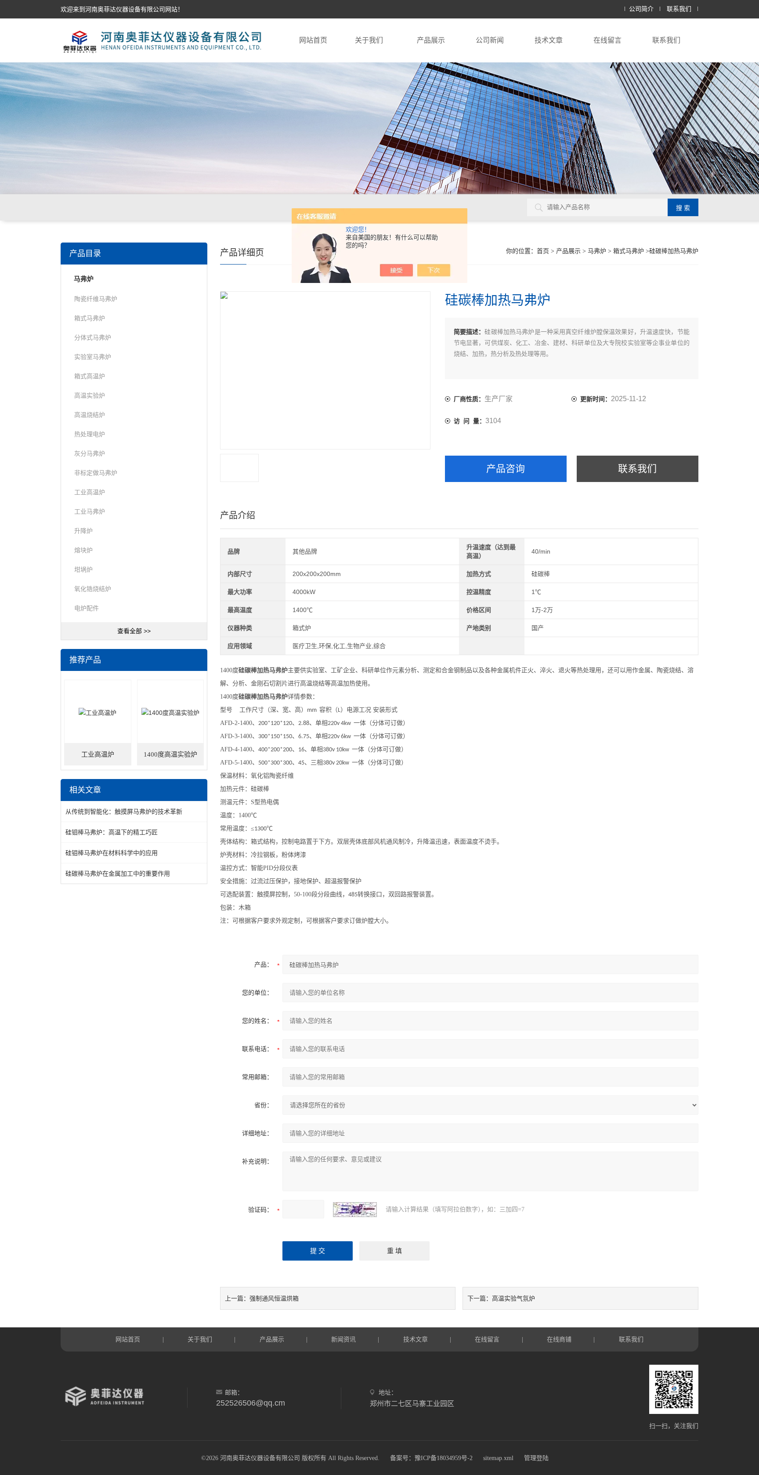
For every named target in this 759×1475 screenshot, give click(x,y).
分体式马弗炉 (92, 337)
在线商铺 (559, 1339)
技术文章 (549, 40)
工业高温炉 (89, 492)
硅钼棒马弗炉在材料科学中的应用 (111, 852)
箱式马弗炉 (628, 251)
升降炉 (83, 530)
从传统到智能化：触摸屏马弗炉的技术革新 (123, 811)
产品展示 (431, 40)
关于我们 (369, 40)
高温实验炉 (89, 395)
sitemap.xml (498, 1458)
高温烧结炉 (89, 414)
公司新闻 (490, 40)
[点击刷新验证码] (355, 1209)
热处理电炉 (89, 434)
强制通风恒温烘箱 (274, 1298)
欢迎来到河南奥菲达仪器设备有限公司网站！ (122, 9)
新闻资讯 (343, 1339)
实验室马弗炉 (92, 356)
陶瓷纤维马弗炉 (95, 298)
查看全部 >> (134, 630)
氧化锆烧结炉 (92, 588)
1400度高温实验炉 (170, 754)
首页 (543, 251)
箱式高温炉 (89, 376)
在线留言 (607, 40)
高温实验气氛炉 (513, 1298)
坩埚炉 (83, 569)
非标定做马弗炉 (95, 472)
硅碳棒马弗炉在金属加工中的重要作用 (117, 873)
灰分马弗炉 (89, 453)
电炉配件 (86, 608)
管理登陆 (536, 1458)
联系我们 (679, 9)
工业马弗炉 (89, 511)
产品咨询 (505, 468)
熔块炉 (83, 550)
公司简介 (641, 9)
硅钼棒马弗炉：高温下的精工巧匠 (111, 832)
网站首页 (313, 40)
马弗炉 (597, 251)
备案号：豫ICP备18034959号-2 (431, 1458)
